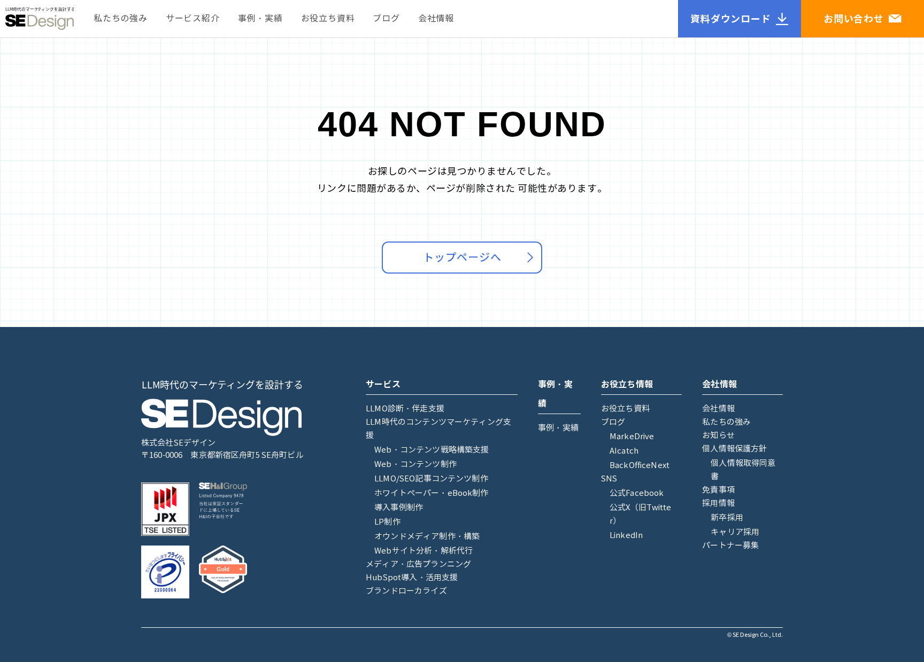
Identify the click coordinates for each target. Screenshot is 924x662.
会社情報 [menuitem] (718, 409)
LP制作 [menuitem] (387, 522)
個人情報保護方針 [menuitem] (734, 449)
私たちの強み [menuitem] (726, 422)
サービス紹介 (193, 18)
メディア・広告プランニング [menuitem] (418, 564)
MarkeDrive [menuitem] (632, 436)
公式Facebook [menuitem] (637, 493)
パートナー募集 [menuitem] (730, 545)
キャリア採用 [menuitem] (735, 532)
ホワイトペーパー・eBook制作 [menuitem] (431, 493)
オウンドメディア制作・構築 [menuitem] (427, 536)
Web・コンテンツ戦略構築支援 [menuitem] (431, 450)
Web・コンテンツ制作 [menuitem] (415, 464)
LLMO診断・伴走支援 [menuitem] (405, 409)
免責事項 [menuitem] (718, 490)
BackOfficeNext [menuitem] (639, 465)
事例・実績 (260, 18)
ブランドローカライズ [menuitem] (406, 591)
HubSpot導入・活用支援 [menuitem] (412, 577)
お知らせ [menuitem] (718, 435)
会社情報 (436, 18)
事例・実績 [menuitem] (558, 428)
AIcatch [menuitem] (624, 451)
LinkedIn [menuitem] (626, 535)
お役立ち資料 (328, 18)
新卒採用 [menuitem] (727, 518)
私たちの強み (121, 18)
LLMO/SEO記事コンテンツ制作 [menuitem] (431, 479)
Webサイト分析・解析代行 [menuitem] (423, 551)
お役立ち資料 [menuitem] (625, 409)
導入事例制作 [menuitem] (398, 507)
